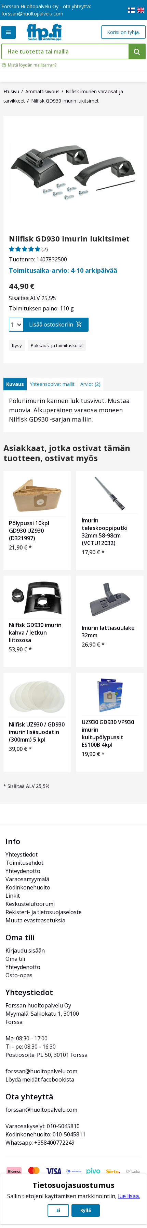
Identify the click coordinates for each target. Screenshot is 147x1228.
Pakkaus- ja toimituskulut (57, 345)
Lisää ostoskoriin (51, 324)
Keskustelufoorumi (30, 904)
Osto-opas (18, 975)
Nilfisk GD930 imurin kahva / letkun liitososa (35, 632)
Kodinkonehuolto (27, 887)
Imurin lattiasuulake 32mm (108, 631)
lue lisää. (129, 1196)
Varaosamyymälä (27, 879)
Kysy (17, 345)
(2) (44, 249)
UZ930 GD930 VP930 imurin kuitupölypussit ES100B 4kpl (108, 733)
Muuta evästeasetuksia (35, 920)
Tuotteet (8, 32)
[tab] (15, 384)
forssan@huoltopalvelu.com (32, 13)
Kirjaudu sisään (25, 950)
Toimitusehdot (24, 862)
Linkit (12, 895)
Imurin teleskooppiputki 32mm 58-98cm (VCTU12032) (105, 532)
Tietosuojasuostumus (73, 1184)
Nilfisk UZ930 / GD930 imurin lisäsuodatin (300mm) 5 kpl (37, 732)
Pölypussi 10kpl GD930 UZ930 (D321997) (29, 530)
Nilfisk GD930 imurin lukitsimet (69, 238)
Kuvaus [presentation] (15, 384)
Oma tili (15, 959)
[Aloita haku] (137, 51)
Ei (58, 1210)
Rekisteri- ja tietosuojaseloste (43, 912)
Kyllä (85, 1210)
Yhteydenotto (22, 871)
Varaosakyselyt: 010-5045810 (42, 1126)
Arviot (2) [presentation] (90, 384)
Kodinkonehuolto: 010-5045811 (45, 1134)
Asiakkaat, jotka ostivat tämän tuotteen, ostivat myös (66, 453)
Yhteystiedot (21, 854)
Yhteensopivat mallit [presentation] (52, 384)
